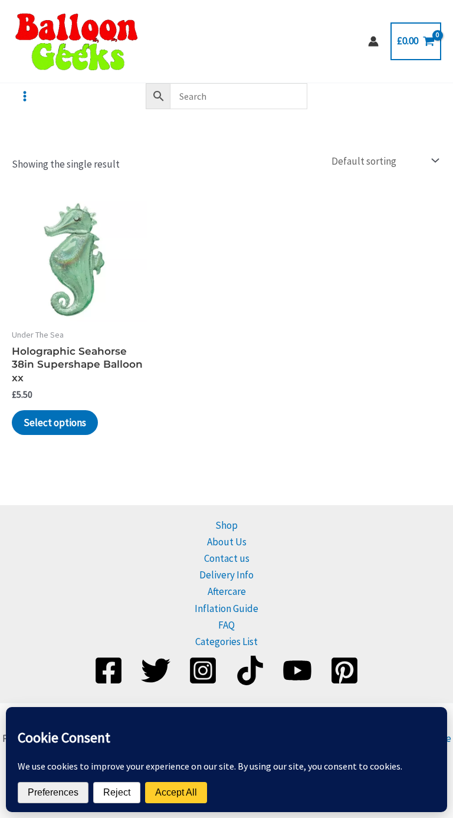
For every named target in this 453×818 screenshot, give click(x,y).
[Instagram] (203, 670)
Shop (226, 525)
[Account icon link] (373, 41)
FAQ (226, 625)
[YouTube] (297, 670)
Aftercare (227, 591)
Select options (55, 422)
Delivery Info (226, 574)
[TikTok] (250, 670)
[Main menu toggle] (25, 96)
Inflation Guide (226, 608)
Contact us (227, 558)
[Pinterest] (344, 670)
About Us (227, 541)
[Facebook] (108, 670)
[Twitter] (155, 670)
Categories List (226, 641)
